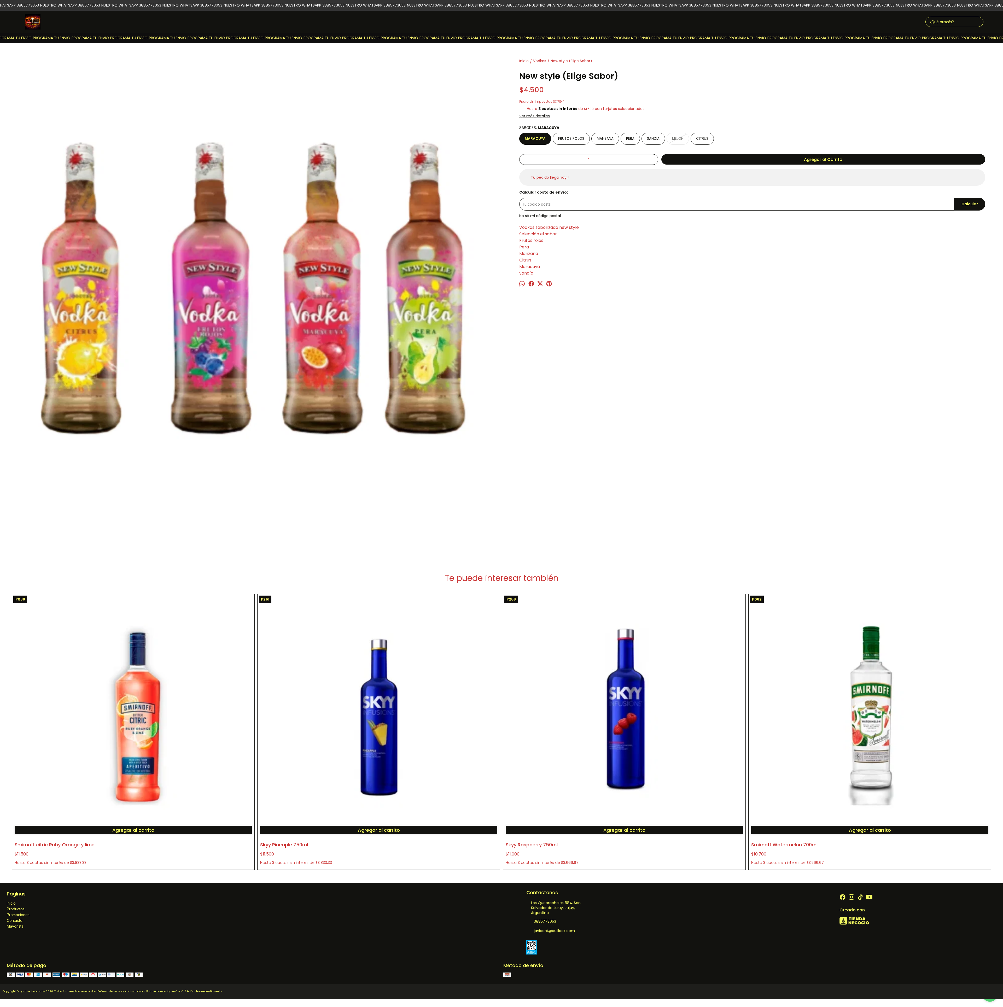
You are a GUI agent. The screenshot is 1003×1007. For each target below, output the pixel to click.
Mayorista (15, 926)
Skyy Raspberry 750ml (532, 844)
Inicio (11, 903)
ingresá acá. (176, 991)
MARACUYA (535, 138)
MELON (678, 138)
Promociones (18, 914)
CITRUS (702, 138)
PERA (630, 138)
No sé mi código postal (540, 215)
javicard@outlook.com (554, 930)
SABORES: (539, 127)
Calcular (969, 204)
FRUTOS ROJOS (571, 138)
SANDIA (653, 138)
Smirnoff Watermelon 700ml (784, 844)
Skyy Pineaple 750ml (284, 844)
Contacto (14, 920)
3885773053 (545, 921)
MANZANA (605, 138)
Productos (16, 909)
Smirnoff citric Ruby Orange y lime (55, 844)
